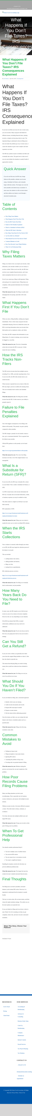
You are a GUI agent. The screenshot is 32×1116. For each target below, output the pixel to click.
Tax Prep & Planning (23, 1048)
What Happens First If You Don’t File (14, 219)
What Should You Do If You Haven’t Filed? (16, 238)
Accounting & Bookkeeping (21, 1008)
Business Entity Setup (23, 1021)
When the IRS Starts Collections (13, 230)
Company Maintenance (21, 1034)
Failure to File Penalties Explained (13, 224)
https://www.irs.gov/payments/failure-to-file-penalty (15, 450)
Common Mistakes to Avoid (12, 241)
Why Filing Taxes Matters (11, 216)
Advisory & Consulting (21, 1015)
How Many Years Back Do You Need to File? (16, 233)
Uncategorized (20, 78)
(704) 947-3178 (22, 1065)
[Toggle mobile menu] (29, 14)
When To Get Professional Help (13, 247)
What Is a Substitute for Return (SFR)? (14, 227)
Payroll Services (22, 1044)
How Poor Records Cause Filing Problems (15, 244)
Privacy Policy (15, 1092)
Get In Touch (6, 1006)
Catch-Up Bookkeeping (21, 1027)
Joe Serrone (6, 78)
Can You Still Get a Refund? (12, 235)
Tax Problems (21, 1053)
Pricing (5, 1011)
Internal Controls (22, 1039)
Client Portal (6, 1015)
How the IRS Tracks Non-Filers (13, 222)
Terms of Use (22, 1092)
